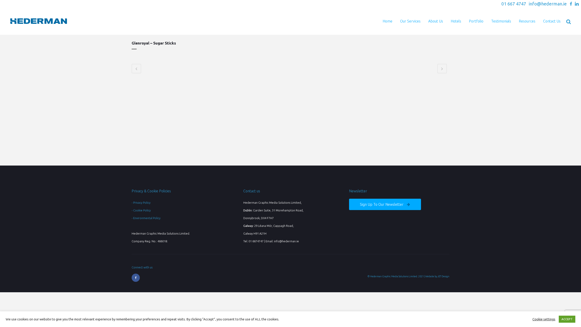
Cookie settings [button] (543, 319)
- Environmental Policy (146, 218)
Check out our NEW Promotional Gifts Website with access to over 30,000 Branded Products (437, 4)
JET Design (443, 276)
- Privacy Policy (141, 202)
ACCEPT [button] (567, 319)
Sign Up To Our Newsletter (382, 204)
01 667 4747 (513, 3)
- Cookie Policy (141, 210)
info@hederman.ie (548, 3)
